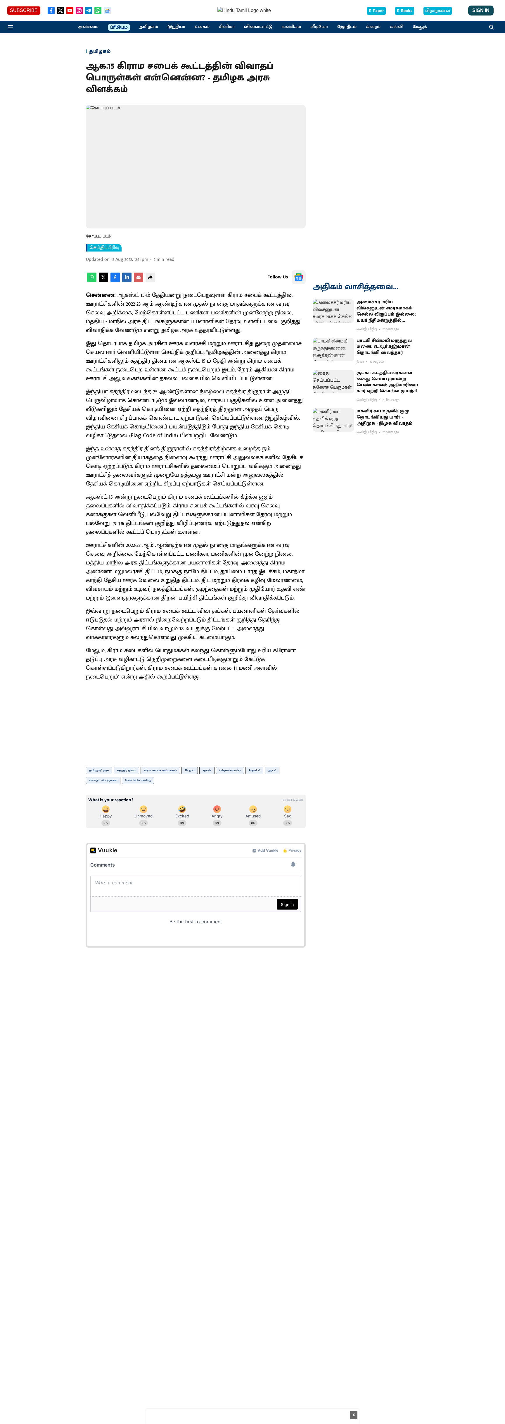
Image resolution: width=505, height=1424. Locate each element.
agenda (207, 770)
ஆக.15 (272, 770)
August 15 (254, 770)
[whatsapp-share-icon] (91, 281)
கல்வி (396, 27)
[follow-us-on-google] (299, 277)
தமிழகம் (148, 27)
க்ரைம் (373, 27)
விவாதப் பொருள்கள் (103, 780)
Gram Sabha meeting (138, 780)
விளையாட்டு (258, 27)
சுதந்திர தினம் (126, 770)
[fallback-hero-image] (333, 311)
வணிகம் (291, 27)
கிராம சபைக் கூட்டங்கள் (160, 770)
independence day (230, 770)
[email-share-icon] (138, 281)
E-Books (404, 11)
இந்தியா (176, 27)
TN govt (190, 770)
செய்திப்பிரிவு (104, 248)
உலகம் (202, 27)
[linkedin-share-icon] (127, 281)
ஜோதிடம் (347, 27)
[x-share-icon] (103, 281)
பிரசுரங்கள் (437, 11)
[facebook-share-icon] (115, 281)
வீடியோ (319, 27)
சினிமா (227, 27)
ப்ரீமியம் (119, 27)
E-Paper (376, 11)
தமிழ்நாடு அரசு (99, 770)
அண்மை (88, 27)
